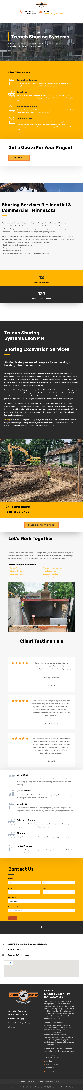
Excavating (22, 775)
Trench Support (16, 568)
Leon (29, 33)
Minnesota (21, 33)
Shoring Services (16, 571)
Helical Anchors (24, 846)
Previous (69, 1087)
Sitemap (11, 1027)
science (50, 1027)
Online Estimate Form (41, 525)
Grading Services (50, 571)
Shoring (7, 420)
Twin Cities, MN (29, 46)
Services (40, 1081)
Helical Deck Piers (52, 1058)
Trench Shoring (16, 577)
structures (55, 1035)
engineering (60, 1027)
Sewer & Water (24, 791)
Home (13, 33)
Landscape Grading (50, 574)
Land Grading (48, 577)
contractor (49, 1049)
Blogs (57, 1081)
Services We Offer (51, 1055)
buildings (49, 1032)
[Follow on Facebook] (41, 927)
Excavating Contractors (52, 568)
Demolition (22, 92)
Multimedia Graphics (28, 1087)
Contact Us (19, 158)
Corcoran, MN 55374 (16, 1019)
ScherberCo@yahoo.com (53, 14)
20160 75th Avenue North (18, 1014)
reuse (49, 1044)
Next (62, 1087)
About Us (31, 1081)
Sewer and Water (52, 1064)
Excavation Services (27, 80)
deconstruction (61, 1037)
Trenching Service (17, 574)
